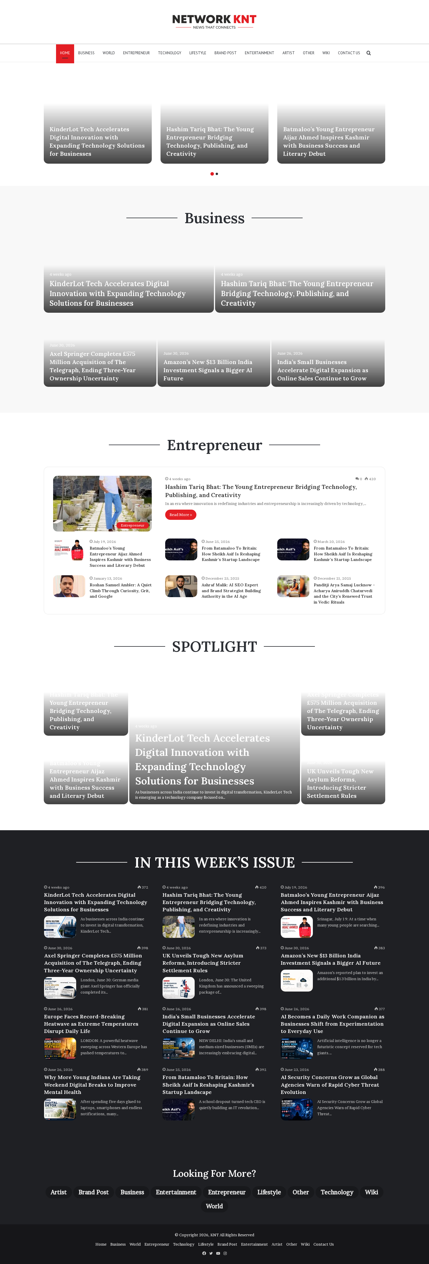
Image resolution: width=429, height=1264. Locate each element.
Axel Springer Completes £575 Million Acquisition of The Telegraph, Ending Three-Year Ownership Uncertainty (343, 711)
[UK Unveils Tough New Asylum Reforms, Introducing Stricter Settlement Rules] (179, 988)
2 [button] (217, 174)
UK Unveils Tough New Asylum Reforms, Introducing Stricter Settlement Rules (203, 962)
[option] (98, 117)
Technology (169, 52)
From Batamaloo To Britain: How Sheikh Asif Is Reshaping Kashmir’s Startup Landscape (231, 554)
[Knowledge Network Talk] (214, 22)
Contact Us (349, 52)
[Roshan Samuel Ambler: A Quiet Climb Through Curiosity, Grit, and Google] (69, 586)
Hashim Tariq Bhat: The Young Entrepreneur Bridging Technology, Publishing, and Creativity (297, 293)
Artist (288, 52)
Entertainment (259, 52)
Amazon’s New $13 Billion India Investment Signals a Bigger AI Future (207, 370)
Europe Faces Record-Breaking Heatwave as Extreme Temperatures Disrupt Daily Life (91, 1023)
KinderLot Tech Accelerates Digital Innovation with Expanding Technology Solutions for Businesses (118, 293)
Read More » (181, 514)
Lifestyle (197, 52)
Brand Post (225, 52)
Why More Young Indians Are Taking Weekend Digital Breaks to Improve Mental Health (92, 1084)
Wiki (326, 52)
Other (308, 52)
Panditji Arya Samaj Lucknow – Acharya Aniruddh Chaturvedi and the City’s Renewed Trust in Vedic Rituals (344, 593)
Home (65, 52)
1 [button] (212, 174)
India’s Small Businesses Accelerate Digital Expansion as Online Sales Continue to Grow (322, 370)
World (109, 52)
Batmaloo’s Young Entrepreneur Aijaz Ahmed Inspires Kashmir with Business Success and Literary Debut (120, 557)
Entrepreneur (136, 52)
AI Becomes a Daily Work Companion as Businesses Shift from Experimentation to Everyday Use (332, 1023)
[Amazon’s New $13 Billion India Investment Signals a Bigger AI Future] (214, 350)
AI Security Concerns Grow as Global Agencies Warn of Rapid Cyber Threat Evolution (330, 1084)
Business (86, 52)
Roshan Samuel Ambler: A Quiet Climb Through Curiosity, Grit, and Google (121, 590)
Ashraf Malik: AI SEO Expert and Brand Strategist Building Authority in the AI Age (231, 590)
